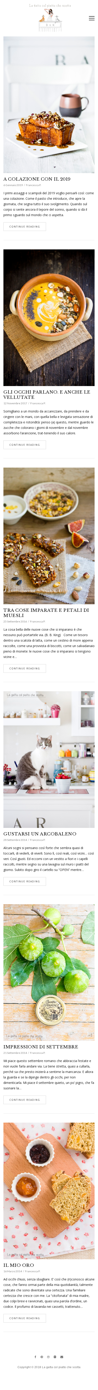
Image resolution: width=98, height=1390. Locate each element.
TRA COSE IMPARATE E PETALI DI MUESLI (46, 613)
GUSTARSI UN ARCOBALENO (39, 834)
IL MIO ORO (18, 1265)
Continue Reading (24, 226)
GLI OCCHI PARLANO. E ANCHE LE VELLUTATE (46, 394)
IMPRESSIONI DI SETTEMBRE (40, 1047)
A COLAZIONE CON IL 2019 (37, 179)
